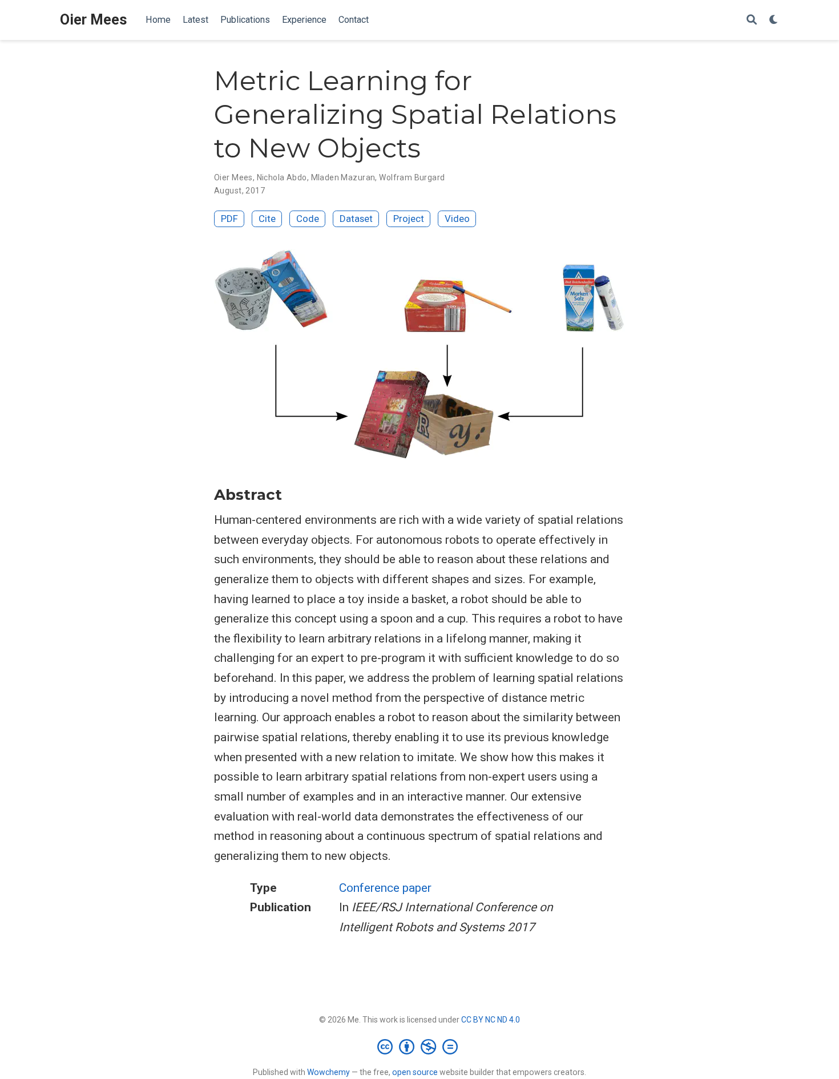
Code (307, 218)
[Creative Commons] (419, 1046)
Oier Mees (93, 19)
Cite (267, 218)
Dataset (356, 218)
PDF (229, 218)
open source (415, 1072)
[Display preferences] (774, 20)
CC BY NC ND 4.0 (490, 1019)
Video (457, 218)
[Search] (752, 20)
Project (408, 218)
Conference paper (385, 888)
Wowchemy (328, 1072)
